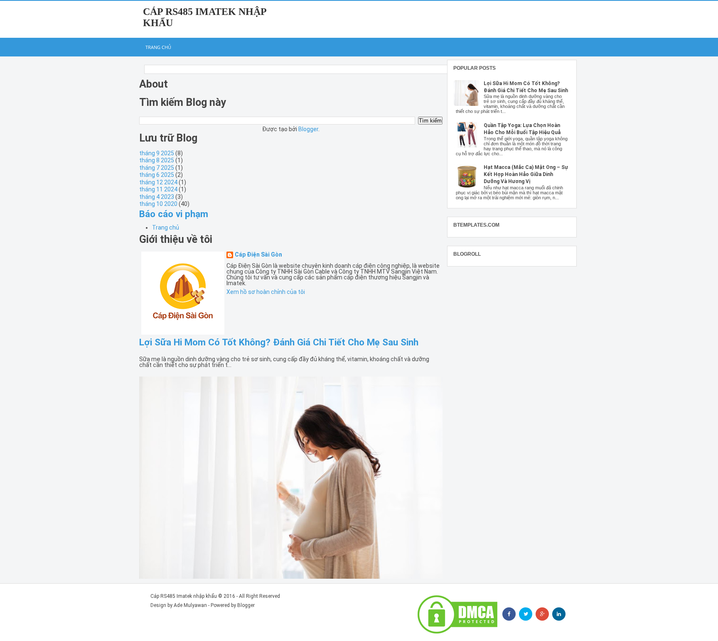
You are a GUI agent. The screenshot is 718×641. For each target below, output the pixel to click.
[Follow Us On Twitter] (525, 614)
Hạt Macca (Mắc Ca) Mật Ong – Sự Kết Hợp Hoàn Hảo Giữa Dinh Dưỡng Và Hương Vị (526, 174)
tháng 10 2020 (158, 204)
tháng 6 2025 (156, 174)
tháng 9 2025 (156, 153)
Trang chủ (158, 47)
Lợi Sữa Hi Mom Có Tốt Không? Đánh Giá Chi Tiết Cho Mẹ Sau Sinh (278, 342)
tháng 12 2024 (158, 182)
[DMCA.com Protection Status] (457, 614)
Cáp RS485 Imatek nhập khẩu (183, 596)
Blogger (308, 129)
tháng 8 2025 (156, 160)
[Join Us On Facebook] (509, 614)
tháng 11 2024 (158, 189)
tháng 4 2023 (156, 196)
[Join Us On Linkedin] (559, 614)
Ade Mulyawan (190, 605)
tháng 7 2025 (156, 167)
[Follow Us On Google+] (542, 614)
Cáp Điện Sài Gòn (258, 255)
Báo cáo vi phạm (173, 213)
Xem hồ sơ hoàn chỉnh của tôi (265, 292)
